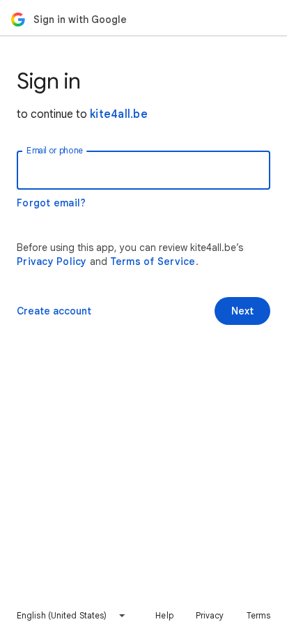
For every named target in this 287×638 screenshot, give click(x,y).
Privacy (210, 615)
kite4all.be (119, 114)
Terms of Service (153, 261)
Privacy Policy (52, 261)
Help (164, 615)
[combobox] (71, 616)
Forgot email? (51, 203)
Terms (259, 615)
